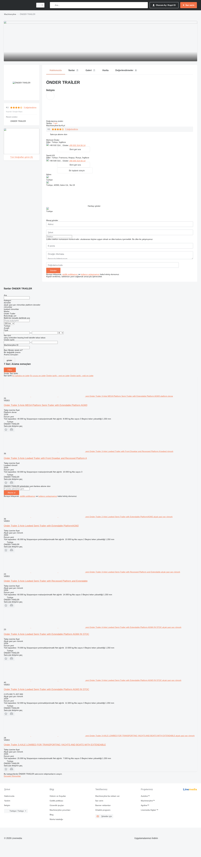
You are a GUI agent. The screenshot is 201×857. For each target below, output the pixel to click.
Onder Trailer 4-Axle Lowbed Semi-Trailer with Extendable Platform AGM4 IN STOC (46, 634)
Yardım (7, 801)
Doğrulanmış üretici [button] (55, 121)
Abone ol (11, 493)
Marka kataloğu (56, 819)
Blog (51, 815)
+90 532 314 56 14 (77, 145)
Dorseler (8, 776)
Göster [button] (66, 145)
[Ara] (52, 5)
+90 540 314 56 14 (77, 161)
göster (9, 360)
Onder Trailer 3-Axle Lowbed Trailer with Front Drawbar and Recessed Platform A (45, 458)
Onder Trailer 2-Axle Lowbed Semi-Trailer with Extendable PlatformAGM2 (41, 525)
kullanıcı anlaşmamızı (90, 274)
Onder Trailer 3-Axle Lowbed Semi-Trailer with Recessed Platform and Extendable (46, 581)
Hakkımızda (9, 796)
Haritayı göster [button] (94, 206)
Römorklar (16, 776)
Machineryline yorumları (60, 810)
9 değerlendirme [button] (30, 107)
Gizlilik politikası (56, 801)
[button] (58, 134)
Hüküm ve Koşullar (58, 796)
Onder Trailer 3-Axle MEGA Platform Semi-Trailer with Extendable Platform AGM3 (45, 405)
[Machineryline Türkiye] (18, 5)
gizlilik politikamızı (70, 274)
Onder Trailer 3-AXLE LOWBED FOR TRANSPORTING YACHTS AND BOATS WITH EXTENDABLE (55, 744)
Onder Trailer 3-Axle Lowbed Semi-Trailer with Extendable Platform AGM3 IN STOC (46, 689)
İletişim (7, 805)
